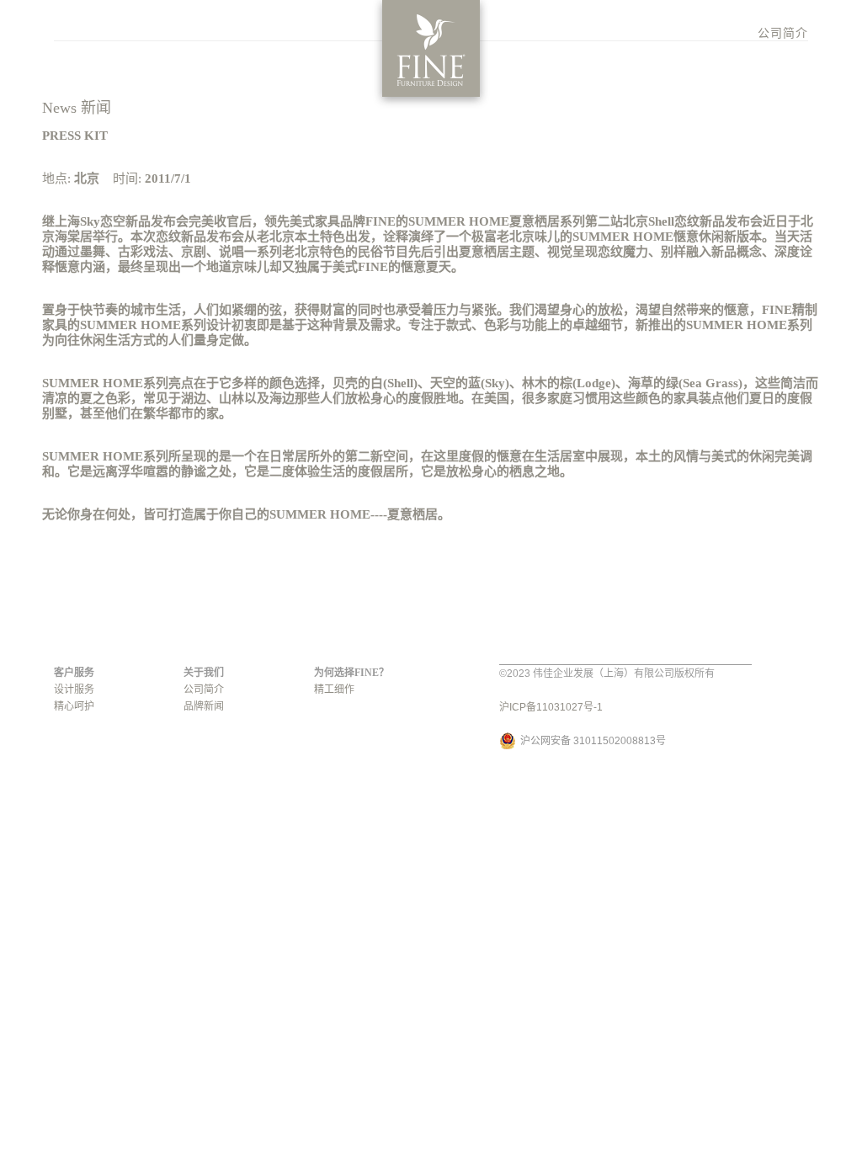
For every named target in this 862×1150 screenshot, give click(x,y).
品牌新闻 (204, 706)
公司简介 (783, 33)
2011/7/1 (168, 178)
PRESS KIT (75, 135)
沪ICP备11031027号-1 (551, 707)
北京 (86, 178)
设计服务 (74, 689)
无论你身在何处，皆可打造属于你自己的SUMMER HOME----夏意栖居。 (246, 514)
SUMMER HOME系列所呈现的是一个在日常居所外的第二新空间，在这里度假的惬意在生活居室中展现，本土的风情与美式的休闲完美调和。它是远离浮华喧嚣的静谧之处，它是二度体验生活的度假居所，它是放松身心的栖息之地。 (427, 464)
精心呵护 (74, 706)
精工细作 (334, 689)
